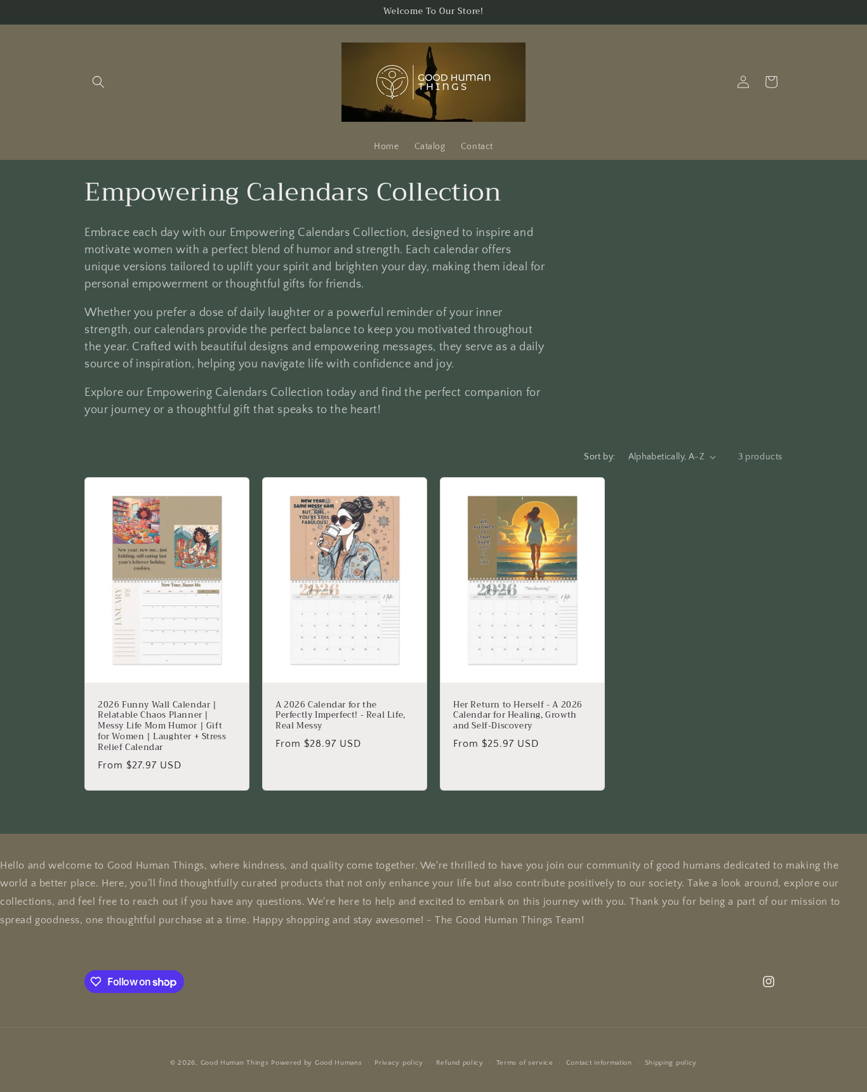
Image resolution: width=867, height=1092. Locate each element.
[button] (98, 82)
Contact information (599, 1063)
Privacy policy (398, 1063)
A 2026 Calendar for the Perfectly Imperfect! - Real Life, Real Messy (340, 715)
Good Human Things (235, 1063)
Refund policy (460, 1063)
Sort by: (599, 457)
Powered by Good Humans (316, 1063)
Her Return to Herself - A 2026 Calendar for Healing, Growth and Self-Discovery (518, 715)
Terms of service (524, 1063)
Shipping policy (671, 1063)
